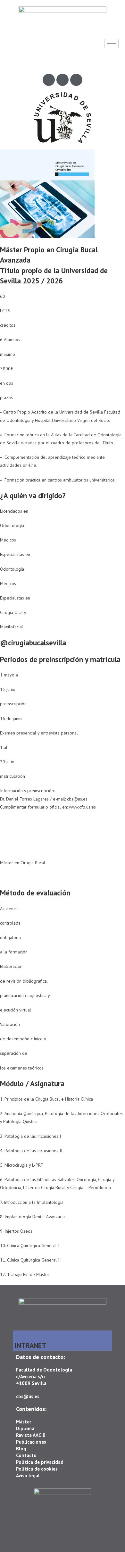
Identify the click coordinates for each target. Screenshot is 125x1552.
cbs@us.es (27, 1396)
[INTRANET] (17, 1335)
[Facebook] (49, 80)
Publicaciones (31, 1442)
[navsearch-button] (9, 61)
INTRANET (30, 1345)
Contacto (26, 1455)
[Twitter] (62, 80)
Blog (21, 1449)
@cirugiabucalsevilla (33, 642)
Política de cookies (37, 1469)
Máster (23, 1422)
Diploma (25, 1428)
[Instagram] (76, 80)
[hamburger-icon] (111, 43)
